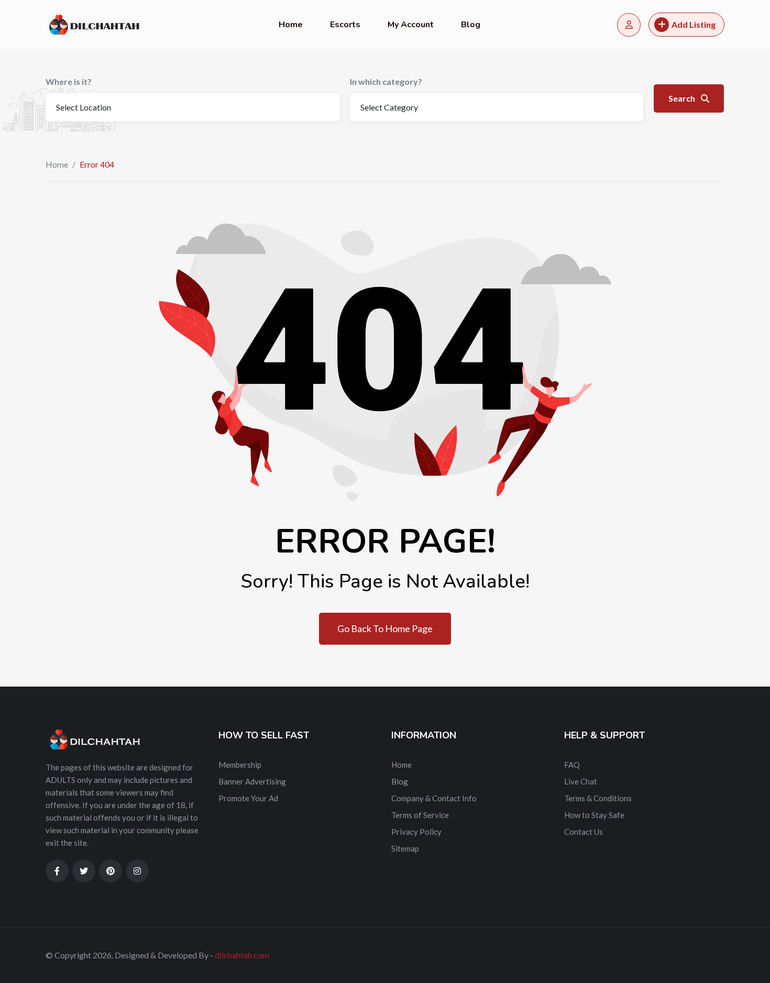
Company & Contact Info (434, 798)
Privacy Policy (416, 831)
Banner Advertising (252, 781)
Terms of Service (420, 815)
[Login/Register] (629, 25)
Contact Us (583, 831)
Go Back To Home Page (385, 628)
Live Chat (580, 781)
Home (291, 24)
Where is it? (69, 81)
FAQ (572, 764)
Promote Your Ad (248, 798)
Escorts (345, 24)
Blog (470, 24)
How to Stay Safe (594, 815)
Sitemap (405, 848)
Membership (239, 764)
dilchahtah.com (242, 955)
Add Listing (694, 24)
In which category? (386, 81)
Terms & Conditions (598, 798)
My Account (411, 24)
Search (682, 98)
